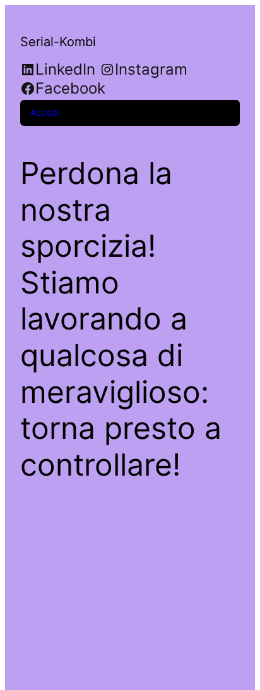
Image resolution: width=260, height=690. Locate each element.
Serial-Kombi (58, 41)
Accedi (44, 112)
